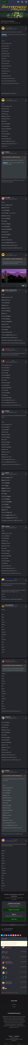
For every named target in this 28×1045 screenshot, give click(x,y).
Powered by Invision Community (12, 1039)
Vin (2, 22)
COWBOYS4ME (8, 982)
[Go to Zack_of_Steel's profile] (3, 840)
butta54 (7, 472)
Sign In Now (14, 919)
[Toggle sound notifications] (25, 939)
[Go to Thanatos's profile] (3, 527)
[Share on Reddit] (13, 935)
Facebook (14, 1004)
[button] (23, 15)
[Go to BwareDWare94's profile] (3, 579)
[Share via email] (18, 935)
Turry (6, 971)
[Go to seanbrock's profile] (3, 717)
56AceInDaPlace (9, 605)
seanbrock (8, 717)
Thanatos (7, 526)
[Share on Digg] (9, 935)
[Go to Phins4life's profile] (3, 198)
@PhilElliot (4, 34)
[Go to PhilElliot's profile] (3, 152)
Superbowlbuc (8, 961)
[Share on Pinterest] (20, 935)
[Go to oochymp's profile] (3, 349)
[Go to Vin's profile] (3, 28)
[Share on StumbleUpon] (16, 935)
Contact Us (16, 1036)
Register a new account (14, 909)
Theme (10, 1036)
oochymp (17, 665)
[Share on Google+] (6, 935)
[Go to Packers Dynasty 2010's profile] (3, 290)
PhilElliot (7, 152)
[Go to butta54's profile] (3, 473)
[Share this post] (25, 28)
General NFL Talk (16, 22)
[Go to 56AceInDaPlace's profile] (3, 605)
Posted (11, 28)
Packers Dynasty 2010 (11, 290)
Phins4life (7, 197)
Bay (6, 977)
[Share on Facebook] (4, 935)
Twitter (14, 1006)
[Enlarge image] (14, 275)
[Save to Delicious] (11, 935)
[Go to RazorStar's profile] (3, 361)
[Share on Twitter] (2, 935)
